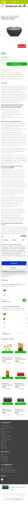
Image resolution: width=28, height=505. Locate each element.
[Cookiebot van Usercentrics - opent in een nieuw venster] (20, 236)
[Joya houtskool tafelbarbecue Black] (4, 290)
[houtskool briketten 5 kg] (20, 348)
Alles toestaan (14, 263)
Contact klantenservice (5, 426)
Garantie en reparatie (5, 438)
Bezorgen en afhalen (5, 432)
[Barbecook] (22, 46)
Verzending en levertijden (6, 436)
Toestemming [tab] (5, 240)
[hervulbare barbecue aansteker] (4, 327)
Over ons (2, 444)
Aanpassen (13, 267)
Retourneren (3, 434)
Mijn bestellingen (4, 457)
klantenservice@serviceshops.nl (9, 470)
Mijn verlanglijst (4, 459)
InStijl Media (23, 496)
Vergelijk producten (5, 461)
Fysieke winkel (4, 446)
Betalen (2, 430)
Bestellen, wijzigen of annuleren (7, 428)
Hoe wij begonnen (4, 448)
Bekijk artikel (7, 352)
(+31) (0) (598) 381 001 (8, 468)
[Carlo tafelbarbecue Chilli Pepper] (20, 373)
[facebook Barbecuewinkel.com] (2, 479)
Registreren (3, 455)
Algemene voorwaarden (6, 440)
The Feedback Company (16, 498)
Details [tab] (14, 240)
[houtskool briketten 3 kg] (4, 319)
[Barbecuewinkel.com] (3, 2)
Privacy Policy (3, 442)
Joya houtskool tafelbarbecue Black (14, 15)
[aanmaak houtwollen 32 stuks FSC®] (4, 295)
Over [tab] (23, 240)
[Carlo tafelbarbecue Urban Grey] (7, 399)
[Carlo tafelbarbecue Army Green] (20, 399)
